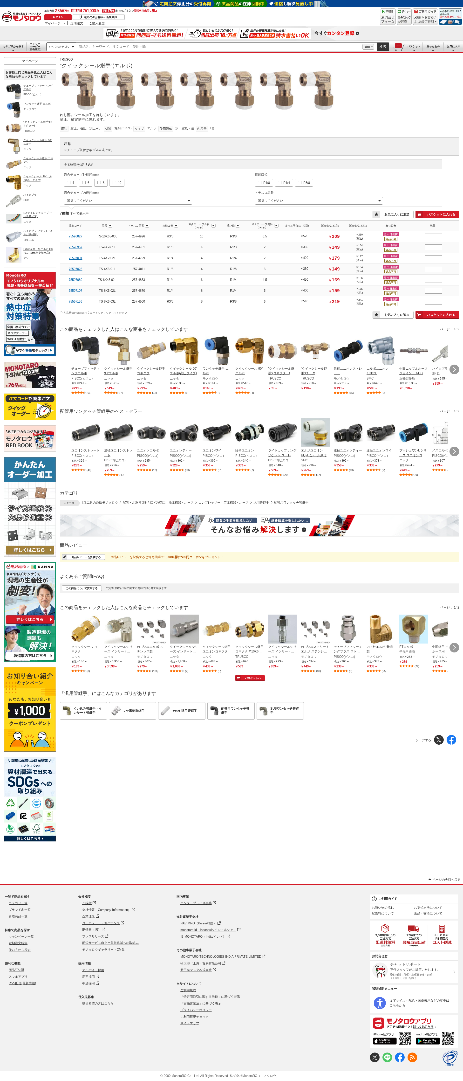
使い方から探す (20, 950)
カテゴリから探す (13, 46)
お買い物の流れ (383, 907)
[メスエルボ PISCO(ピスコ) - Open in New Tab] (446, 433)
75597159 (75, 301)
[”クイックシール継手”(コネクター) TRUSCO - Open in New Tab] (282, 351)
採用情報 (84, 963)
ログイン (58, 16)
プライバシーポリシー (196, 1010)
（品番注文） (35, 46)
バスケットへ (253, 678)
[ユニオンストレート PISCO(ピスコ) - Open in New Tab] (85, 433)
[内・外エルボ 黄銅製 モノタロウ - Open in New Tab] (381, 629)
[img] (22, 17)
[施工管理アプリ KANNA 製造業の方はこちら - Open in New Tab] (30, 660)
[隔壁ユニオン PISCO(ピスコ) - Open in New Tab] (249, 433)
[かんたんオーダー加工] (30, 555)
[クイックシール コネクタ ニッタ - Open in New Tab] (85, 629)
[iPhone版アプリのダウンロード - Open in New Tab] (392, 1039)
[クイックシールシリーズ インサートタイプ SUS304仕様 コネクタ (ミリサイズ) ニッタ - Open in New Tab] (184, 629)
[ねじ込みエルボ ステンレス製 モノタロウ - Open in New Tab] (151, 629)
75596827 (75, 236)
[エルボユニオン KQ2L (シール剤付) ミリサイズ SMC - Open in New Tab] (315, 433)
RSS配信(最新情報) (22, 983)
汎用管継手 (261, 502)
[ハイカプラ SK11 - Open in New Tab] (446, 351)
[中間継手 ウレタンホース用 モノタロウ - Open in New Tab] (446, 629)
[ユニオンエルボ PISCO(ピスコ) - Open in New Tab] (151, 433)
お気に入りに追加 (396, 214)
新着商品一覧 (18, 916)
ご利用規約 (188, 990)
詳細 (367, 46)
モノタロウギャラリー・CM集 (103, 949)
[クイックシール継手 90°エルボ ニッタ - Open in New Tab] (118, 351)
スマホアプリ (18, 976)
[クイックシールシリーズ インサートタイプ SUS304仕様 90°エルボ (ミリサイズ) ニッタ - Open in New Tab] (118, 629)
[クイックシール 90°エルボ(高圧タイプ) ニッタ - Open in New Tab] (184, 351)
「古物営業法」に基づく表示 (200, 1003)
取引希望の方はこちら (98, 1003)
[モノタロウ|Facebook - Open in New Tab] (400, 1061)
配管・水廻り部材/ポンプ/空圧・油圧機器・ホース (158, 502)
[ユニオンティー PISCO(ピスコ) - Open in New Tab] (184, 433)
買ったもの (433, 46)
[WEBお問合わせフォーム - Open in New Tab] (388, 16)
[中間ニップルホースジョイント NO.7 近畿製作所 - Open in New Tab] (413, 351)
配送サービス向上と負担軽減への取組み (110, 943)
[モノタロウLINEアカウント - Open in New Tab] (387, 1061)
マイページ (53, 23)
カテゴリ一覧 (18, 903)
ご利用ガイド (388, 899)
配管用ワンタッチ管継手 (291, 502)
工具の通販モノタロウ (102, 502)
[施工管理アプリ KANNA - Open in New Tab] (30, 624)
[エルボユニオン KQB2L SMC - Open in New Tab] (381, 351)
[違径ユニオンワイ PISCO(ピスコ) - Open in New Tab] (381, 433)
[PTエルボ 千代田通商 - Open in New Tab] (413, 629)
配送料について (383, 913)
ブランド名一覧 (20, 910)
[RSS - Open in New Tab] (412, 1061)
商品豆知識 (16, 970)
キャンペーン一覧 (21, 936)
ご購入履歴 (97, 23)
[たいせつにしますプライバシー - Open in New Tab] (450, 1058)
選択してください (79, 200)
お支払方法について (428, 907)
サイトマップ (189, 1023)
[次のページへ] (454, 369)
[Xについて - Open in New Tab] (375, 1061)
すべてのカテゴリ (59, 46)
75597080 (75, 280)
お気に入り (453, 46)
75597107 (75, 290)
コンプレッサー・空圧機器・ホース (223, 502)
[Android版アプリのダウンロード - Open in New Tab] (436, 1039)
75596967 (75, 247)
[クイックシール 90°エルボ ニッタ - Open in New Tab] (249, 351)
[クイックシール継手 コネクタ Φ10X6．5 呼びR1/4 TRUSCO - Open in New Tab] (249, 629)
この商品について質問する (82, 588)
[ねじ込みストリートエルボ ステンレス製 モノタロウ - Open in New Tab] (315, 629)
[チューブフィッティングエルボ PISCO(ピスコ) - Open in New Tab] (85, 351)
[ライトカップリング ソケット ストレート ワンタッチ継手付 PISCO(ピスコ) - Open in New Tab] (282, 433)
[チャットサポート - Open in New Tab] (404, 16)
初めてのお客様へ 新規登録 (100, 17)
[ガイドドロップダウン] (425, 20)
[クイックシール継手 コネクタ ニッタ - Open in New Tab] (151, 351)
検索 (383, 47)
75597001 (75, 258)
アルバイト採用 (93, 970)
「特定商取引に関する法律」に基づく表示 (210, 996)
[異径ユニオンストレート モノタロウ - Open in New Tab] (348, 351)
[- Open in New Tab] (385, 935)
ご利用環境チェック (194, 1017)
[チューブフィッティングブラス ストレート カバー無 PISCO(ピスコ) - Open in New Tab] (348, 629)
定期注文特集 (18, 943)
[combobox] (219, 46)
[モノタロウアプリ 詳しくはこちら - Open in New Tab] (414, 1023)
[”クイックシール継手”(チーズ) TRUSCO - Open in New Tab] (315, 351)
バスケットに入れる (441, 214)
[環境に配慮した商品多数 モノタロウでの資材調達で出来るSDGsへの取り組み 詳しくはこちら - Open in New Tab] (30, 840)
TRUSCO (66, 59)
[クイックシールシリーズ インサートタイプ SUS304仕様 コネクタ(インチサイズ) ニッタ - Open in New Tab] (282, 629)
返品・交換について (428, 913)
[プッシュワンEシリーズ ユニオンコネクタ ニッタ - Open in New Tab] (413, 433)
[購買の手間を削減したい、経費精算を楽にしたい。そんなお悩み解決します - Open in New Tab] (259, 525)
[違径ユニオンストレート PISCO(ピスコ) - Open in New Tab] (118, 433)
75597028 (75, 269)
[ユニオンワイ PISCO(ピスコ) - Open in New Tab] (217, 433)
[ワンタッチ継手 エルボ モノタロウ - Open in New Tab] (217, 351)
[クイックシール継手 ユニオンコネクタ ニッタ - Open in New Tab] (217, 629)
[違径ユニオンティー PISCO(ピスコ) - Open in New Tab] (348, 433)
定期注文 (76, 23)
